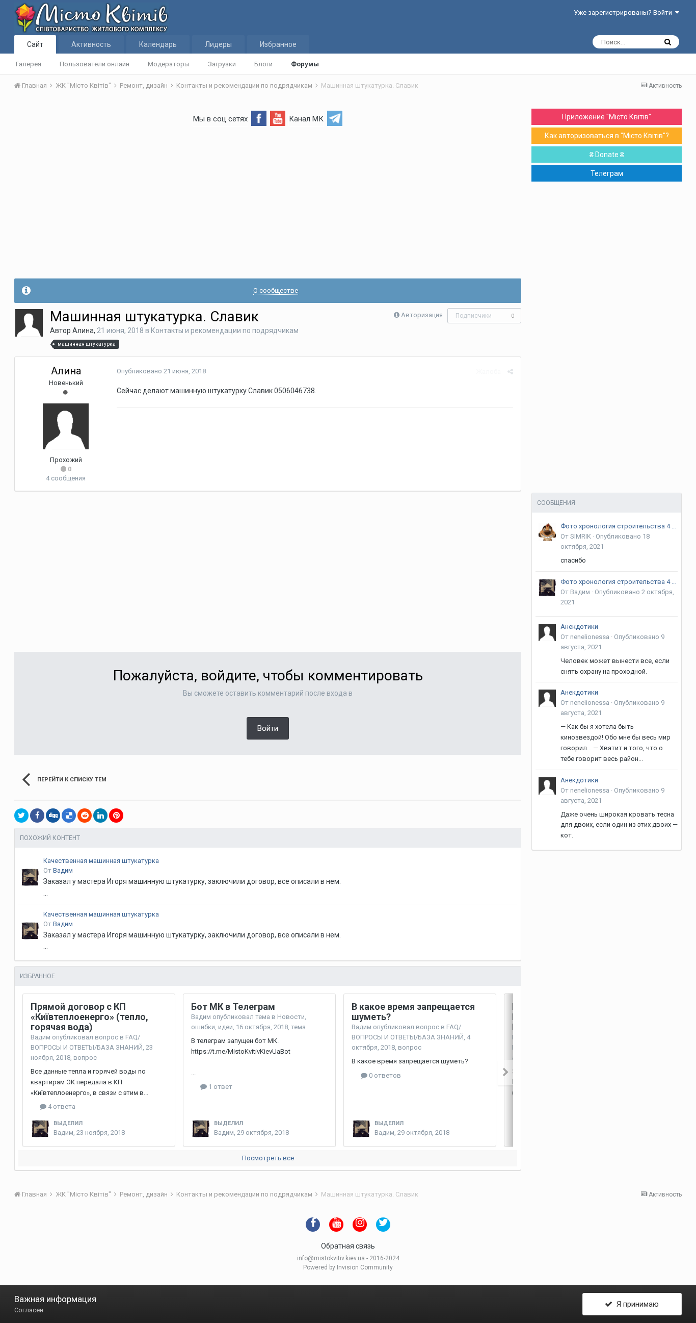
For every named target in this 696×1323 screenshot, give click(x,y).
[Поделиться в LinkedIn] (100, 815)
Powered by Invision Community (348, 1267)
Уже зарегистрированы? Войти (624, 12)
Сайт (35, 44)
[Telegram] (334, 117)
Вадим (63, 870)
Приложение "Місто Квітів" (606, 117)
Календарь (158, 44)
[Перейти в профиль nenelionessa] (547, 632)
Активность (91, 44)
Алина (83, 330)
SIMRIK (580, 536)
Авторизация (422, 315)
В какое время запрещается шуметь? (413, 1011)
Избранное (278, 44)
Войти (267, 728)
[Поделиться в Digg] (53, 815)
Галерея (28, 64)
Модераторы (169, 64)
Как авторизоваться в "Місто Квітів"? (607, 136)
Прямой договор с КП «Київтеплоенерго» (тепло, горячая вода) (89, 1016)
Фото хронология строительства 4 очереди (619, 526)
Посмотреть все (268, 1158)
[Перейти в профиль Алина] (29, 323)
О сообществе (275, 290)
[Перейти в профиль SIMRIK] (547, 532)
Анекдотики (579, 626)
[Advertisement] (268, 207)
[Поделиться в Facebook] (37, 815)
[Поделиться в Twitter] (21, 815)
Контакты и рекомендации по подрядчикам (225, 330)
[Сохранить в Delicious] (69, 815)
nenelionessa (589, 637)
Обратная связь (348, 1246)
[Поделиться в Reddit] (84, 815)
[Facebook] (258, 117)
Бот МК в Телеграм (233, 1006)
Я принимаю (635, 1304)
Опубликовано (161, 371)
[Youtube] (277, 117)
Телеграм (607, 173)
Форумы (305, 64)
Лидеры (218, 44)
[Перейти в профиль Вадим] (30, 877)
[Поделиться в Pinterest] (116, 815)
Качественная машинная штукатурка (101, 860)
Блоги (263, 64)
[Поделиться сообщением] (510, 371)
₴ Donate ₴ (607, 154)
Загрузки (222, 64)
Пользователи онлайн (94, 64)
